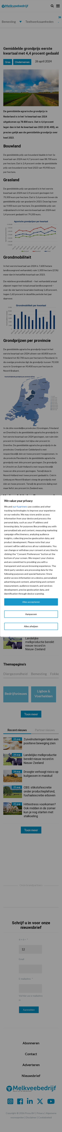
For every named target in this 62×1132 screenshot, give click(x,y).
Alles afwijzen (31, 626)
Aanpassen (31, 614)
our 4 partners (20, 506)
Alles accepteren (31, 601)
